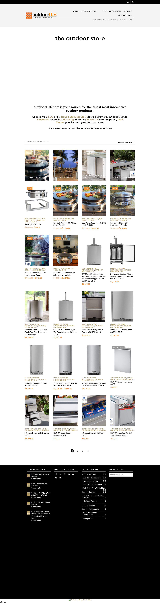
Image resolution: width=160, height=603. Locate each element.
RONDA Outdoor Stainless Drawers (122, 378)
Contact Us (112, 20)
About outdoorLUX (98, 20)
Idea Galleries (124, 15)
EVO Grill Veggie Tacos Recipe (40, 476)
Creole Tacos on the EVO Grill (39, 485)
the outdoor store (89, 11)
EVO (50, 116)
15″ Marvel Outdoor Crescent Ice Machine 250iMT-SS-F (94, 384)
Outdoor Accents (90, 501)
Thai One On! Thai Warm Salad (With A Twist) (40, 494)
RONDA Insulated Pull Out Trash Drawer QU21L (121, 434)
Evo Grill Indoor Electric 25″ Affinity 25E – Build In (64, 274)
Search (131, 475)
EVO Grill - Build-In (35, 221)
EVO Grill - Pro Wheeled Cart (35, 269)
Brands (126, 11)
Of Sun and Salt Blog (112, 11)
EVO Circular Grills (33, 219)
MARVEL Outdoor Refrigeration (89, 269)
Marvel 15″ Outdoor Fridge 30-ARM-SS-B (36, 384)
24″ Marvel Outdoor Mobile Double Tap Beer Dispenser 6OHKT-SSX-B (121, 276)
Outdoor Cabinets (118, 378)
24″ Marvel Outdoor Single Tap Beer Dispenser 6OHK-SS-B (64, 332)
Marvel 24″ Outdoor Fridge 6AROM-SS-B (121, 331)
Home (75, 11)
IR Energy (68, 119)
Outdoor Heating (88, 506)
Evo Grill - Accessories (35, 219)
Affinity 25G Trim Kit (33, 224)
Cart (130, 20)
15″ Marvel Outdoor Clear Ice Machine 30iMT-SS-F (65, 384)
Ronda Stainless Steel (74, 116)
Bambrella (43, 119)
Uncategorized (87, 519)
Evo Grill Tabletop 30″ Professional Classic (119, 224)
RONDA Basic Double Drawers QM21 (62, 434)
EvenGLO (92, 119)
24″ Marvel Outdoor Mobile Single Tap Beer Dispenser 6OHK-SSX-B (36, 332)
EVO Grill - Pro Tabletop (120, 219)
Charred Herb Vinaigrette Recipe (40, 503)
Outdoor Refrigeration (92, 270)
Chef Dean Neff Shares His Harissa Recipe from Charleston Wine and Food (40, 515)
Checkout (122, 20)
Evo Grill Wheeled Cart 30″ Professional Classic (36, 274)
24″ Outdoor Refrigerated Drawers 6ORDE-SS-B (92, 331)
